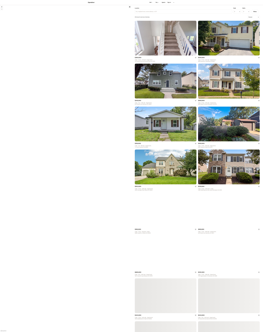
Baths (243, 8)
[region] (66, 168)
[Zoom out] (2, 9)
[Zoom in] (2, 7)
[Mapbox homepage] (3, 331)
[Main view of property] (165, 38)
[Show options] (239, 11)
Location (137, 8)
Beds (234, 8)
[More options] (173, 2)
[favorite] (195, 57)
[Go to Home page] (91, 2)
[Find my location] (130, 7)
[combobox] (237, 12)
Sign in (169, 2)
